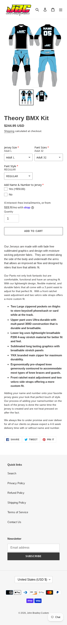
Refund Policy (15, 492)
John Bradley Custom (38, 613)
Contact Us (14, 522)
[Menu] (61, 10)
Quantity (8, 211)
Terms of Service (17, 512)
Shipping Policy (16, 502)
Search (11, 473)
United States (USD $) (32, 579)
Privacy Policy (16, 483)
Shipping (9, 131)
